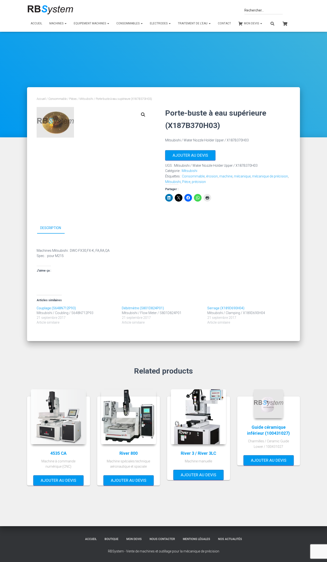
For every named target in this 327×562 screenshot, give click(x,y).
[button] (143, 114)
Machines (56, 23)
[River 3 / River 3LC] (198, 416)
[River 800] (128, 416)
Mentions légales (196, 539)
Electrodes (159, 23)
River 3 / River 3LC (198, 453)
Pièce (186, 182)
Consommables (128, 23)
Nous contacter (162, 539)
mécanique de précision (270, 176)
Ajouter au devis (190, 155)
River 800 (128, 453)
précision (199, 182)
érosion (212, 176)
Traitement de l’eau (193, 23)
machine (225, 176)
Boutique (111, 539)
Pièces (73, 99)
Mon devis (134, 539)
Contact (224, 23)
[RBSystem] (50, 10)
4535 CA (58, 453)
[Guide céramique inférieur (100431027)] (268, 403)
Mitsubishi (86, 99)
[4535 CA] (58, 416)
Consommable (57, 99)
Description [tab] (50, 228)
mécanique (242, 176)
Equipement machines (90, 23)
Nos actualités (230, 539)
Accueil (36, 23)
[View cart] (285, 23)
